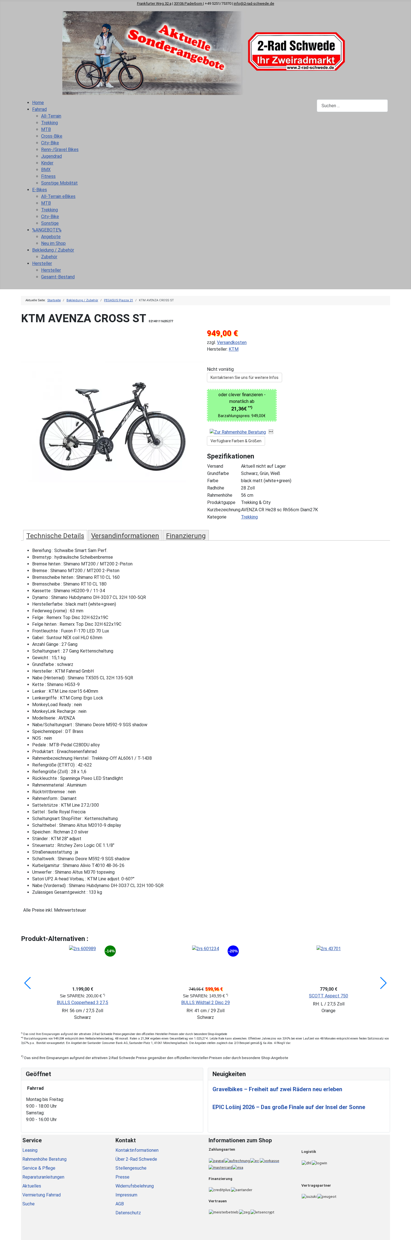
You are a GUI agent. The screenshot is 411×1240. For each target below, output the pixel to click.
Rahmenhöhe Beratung (44, 1159)
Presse (122, 1177)
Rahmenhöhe (219, 495)
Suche (28, 1203)
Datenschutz (128, 1212)
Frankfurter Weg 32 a (154, 3)
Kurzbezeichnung (223, 509)
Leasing (29, 1150)
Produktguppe (221, 502)
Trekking (249, 517)
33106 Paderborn (188, 3)
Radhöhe (215, 488)
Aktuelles (31, 1186)
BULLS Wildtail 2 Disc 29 (205, 1002)
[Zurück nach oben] (404, 1233)
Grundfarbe (218, 473)
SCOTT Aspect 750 (328, 995)
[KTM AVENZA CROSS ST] (112, 421)
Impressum (126, 1195)
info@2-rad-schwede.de (254, 3)
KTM (233, 349)
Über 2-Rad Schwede (136, 1159)
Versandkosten (232, 342)
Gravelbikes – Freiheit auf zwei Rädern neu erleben (277, 1089)
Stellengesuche (131, 1168)
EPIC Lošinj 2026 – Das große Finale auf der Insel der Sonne (288, 1107)
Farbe (212, 480)
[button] (27, 983)
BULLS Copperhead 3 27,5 (82, 1002)
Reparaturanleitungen (43, 1177)
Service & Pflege (38, 1168)
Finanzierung (186, 536)
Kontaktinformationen (137, 1150)
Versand (215, 466)
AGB (119, 1203)
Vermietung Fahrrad (41, 1195)
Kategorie (216, 517)
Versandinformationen (125, 536)
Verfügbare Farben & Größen (236, 441)
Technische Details (55, 536)
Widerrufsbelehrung (134, 1186)
